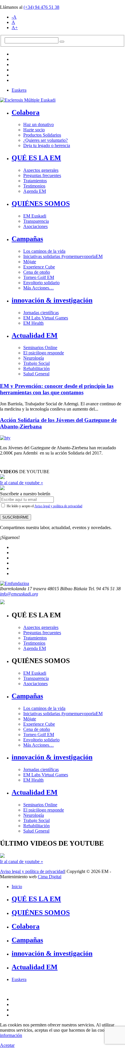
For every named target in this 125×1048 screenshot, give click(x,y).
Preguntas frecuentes (42, 175)
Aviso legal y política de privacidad (58, 506)
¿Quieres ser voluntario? (45, 140)
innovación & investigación (52, 300)
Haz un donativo (38, 124)
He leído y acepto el (44, 506)
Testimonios (34, 185)
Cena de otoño (36, 272)
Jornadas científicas (41, 312)
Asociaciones (35, 226)
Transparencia (36, 221)
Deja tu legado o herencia (46, 145)
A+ (15, 27)
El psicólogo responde (43, 352)
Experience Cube (39, 266)
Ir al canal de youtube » (21, 482)
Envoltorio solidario (41, 282)
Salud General (36, 373)
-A (14, 17)
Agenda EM (34, 191)
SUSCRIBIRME (15, 517)
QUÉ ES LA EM (36, 158)
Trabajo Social (36, 363)
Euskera (19, 90)
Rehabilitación (36, 368)
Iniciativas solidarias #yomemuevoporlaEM (63, 256)
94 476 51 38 (41, 7)
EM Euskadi (34, 215)
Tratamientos (35, 180)
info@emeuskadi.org (19, 593)
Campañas (27, 239)
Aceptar (7, 1045)
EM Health (33, 323)
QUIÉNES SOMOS (41, 203)
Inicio (17, 886)
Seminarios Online (40, 347)
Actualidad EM (35, 335)
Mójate (29, 261)
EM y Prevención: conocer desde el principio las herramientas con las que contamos (56, 389)
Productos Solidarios (42, 134)
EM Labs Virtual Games (45, 317)
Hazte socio (34, 129)
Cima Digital (49, 876)
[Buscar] (62, 42)
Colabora (26, 112)
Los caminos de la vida (44, 251)
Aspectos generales (40, 170)
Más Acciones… (38, 287)
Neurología (33, 358)
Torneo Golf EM (38, 277)
